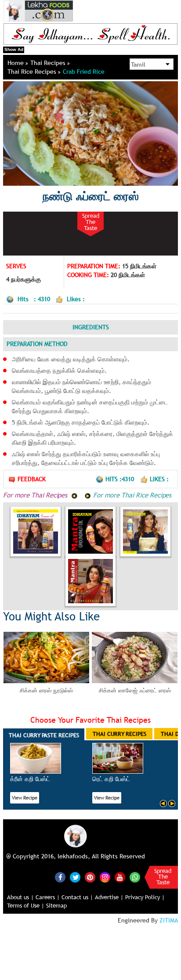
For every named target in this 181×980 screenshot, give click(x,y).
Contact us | (77, 897)
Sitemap (56, 905)
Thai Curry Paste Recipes (44, 735)
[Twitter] (75, 877)
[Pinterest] (90, 877)
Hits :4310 (120, 479)
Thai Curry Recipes (119, 734)
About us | (20, 897)
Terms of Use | (25, 905)
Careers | (48, 897)
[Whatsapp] (135, 877)
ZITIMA (168, 920)
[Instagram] (105, 877)
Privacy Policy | (145, 897)
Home (16, 63)
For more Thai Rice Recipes (131, 494)
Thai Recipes (48, 63)
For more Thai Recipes (36, 494)
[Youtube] (120, 877)
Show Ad (13, 49)
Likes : (159, 479)
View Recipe (24, 797)
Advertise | (109, 897)
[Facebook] (60, 877)
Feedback (32, 479)
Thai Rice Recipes (32, 72)
